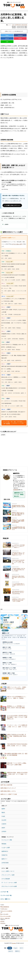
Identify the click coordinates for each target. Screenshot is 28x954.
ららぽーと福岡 (6, 847)
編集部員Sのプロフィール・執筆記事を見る (19, 494)
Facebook (20, 35)
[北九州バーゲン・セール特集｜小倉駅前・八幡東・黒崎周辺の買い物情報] (7, 519)
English (15, 948)
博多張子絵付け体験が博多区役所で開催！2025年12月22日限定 (18, 577)
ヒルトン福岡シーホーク (8, 871)
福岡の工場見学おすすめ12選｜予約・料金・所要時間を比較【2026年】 (16, 736)
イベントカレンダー (17, 244)
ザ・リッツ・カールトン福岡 (9, 882)
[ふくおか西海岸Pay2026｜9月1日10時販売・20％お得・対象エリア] (7, 527)
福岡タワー (4, 859)
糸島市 (3, 827)
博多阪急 (4, 843)
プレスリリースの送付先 (6, 911)
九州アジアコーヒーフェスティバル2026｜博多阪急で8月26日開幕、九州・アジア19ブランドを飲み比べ (13, 323)
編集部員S (16, 473)
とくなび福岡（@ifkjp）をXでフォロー (12, 205)
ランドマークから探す (6, 916)
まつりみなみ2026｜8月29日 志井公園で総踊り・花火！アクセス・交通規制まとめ (17, 717)
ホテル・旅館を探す (5, 918)
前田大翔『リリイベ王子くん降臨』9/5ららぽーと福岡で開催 (17, 763)
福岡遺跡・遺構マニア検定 (10, 674)
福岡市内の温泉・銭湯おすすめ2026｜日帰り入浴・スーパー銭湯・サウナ (17, 774)
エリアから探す (5, 914)
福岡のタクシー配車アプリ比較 (9, 794)
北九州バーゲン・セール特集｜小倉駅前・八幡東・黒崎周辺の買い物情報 (18, 521)
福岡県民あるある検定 (11, 643)
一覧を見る (5, 678)
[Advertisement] (14, 75)
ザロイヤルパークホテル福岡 (9, 886)
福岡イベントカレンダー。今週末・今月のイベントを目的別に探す (17, 688)
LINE (7, 41)
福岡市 (3, 808)
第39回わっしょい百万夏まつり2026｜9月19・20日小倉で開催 (16, 707)
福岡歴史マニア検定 (9, 658)
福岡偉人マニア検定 (10, 663)
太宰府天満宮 (5, 862)
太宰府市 (3, 434)
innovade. (14, 943)
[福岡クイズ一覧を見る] (14, 621)
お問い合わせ (4, 908)
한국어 (21, 948)
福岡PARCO (5, 851)
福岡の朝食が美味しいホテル (8, 791)
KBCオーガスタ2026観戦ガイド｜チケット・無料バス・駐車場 (16, 697)
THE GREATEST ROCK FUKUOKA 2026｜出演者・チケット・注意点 (17, 744)
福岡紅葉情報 (24, 24)
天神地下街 (4, 855)
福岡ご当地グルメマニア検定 (10, 668)
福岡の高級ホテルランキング (8, 788)
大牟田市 (15, 489)
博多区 (3, 812)
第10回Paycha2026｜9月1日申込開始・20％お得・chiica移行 (18, 506)
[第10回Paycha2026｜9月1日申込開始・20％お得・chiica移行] (7, 505)
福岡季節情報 (18, 24)
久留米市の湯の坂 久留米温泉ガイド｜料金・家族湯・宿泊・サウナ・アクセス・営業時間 (18, 562)
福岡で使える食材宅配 (6, 785)
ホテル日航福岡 (6, 878)
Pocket (20, 38)
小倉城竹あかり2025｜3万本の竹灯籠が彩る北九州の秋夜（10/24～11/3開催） (18, 600)
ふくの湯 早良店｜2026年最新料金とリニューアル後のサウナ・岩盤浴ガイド (18, 546)
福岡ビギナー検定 (7, 648)
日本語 (9, 948)
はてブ (7, 38)
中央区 (3, 816)
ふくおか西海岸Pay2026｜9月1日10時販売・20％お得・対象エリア (18, 528)
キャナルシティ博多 (7, 840)
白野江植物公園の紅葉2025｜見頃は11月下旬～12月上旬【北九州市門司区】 (18, 592)
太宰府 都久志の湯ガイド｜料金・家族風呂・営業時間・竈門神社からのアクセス (18, 554)
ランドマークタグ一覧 (6, 895)
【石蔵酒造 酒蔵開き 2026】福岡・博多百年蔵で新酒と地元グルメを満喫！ (18, 569)
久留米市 (4, 824)
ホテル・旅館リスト (5, 899)
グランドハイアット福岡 (8, 875)
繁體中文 (17, 951)
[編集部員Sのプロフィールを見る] (7, 480)
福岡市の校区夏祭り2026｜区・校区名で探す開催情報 (17, 754)
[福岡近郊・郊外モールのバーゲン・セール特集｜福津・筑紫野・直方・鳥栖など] (7, 512)
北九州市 (4, 820)
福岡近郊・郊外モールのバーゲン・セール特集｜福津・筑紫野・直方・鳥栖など (18, 514)
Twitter (7, 35)
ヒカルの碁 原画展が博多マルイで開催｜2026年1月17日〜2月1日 (18, 585)
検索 (1, 609)
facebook (3, 923)
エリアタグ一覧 (4, 891)
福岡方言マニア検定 (9, 653)
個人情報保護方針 (5, 906)
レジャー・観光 (11, 24)
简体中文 (10, 951)
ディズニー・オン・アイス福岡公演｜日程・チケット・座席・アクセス (17, 725)
